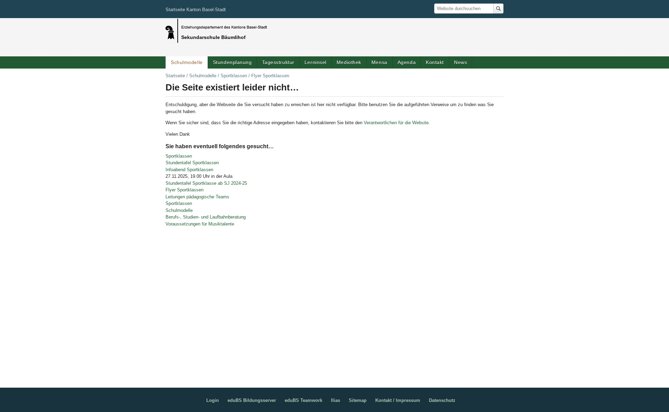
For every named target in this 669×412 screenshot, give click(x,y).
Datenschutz (442, 400)
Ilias (335, 400)
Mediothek (349, 62)
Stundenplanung (232, 62)
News (460, 62)
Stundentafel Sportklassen (192, 162)
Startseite (175, 75)
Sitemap (358, 400)
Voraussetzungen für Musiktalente (200, 224)
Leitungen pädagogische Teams (197, 196)
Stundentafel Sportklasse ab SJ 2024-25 (206, 183)
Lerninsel (315, 62)
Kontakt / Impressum (397, 400)
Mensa (379, 62)
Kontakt (435, 62)
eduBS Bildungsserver (252, 400)
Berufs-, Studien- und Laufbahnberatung (206, 217)
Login (212, 400)
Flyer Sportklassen (184, 189)
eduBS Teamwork (303, 400)
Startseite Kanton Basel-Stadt (196, 9)
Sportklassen (234, 75)
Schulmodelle (187, 62)
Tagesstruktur (278, 62)
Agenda (407, 62)
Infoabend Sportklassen (189, 169)
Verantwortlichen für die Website (396, 122)
